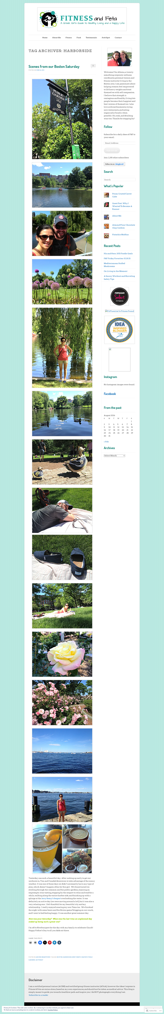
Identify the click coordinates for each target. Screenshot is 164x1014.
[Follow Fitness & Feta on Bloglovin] (114, 165)
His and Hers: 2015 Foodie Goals (118, 254)
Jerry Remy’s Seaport (51, 898)
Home (44, 38)
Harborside (67, 957)
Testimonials (91, 38)
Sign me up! (111, 150)
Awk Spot (106, 38)
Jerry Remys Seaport (80, 957)
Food (79, 38)
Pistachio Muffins (120, 235)
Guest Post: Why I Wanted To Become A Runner (122, 206)
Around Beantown (43, 957)
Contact (118, 38)
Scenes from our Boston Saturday (54, 66)
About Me (56, 38)
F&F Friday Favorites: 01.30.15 (117, 258)
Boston (60, 957)
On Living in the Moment (115, 271)
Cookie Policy (53, 1010)
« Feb (106, 442)
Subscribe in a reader (38, 995)
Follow (108, 127)
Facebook (110, 394)
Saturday (39, 960)
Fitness (69, 38)
